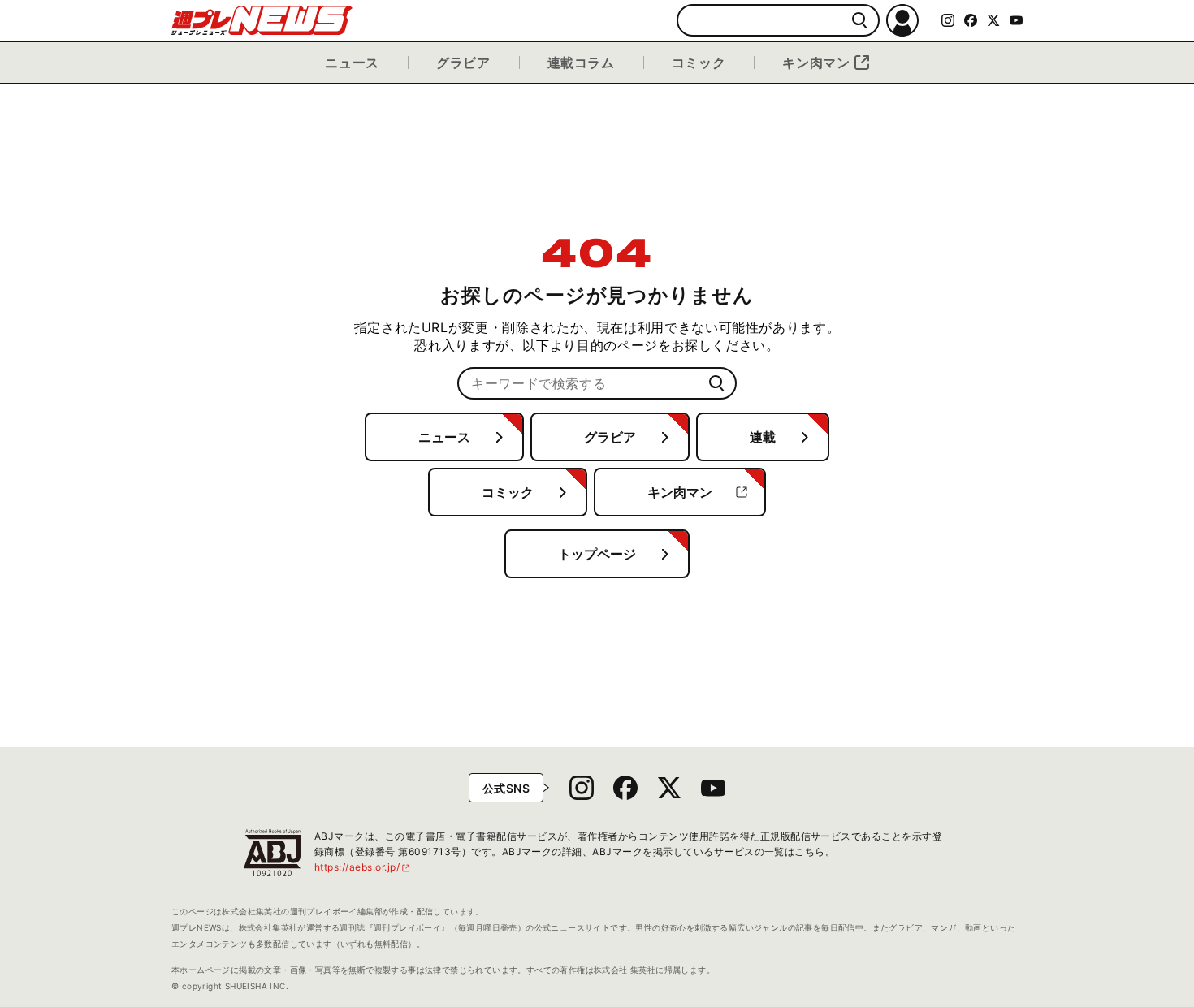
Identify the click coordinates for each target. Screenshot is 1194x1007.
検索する (859, 20)
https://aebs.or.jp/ (363, 867)
